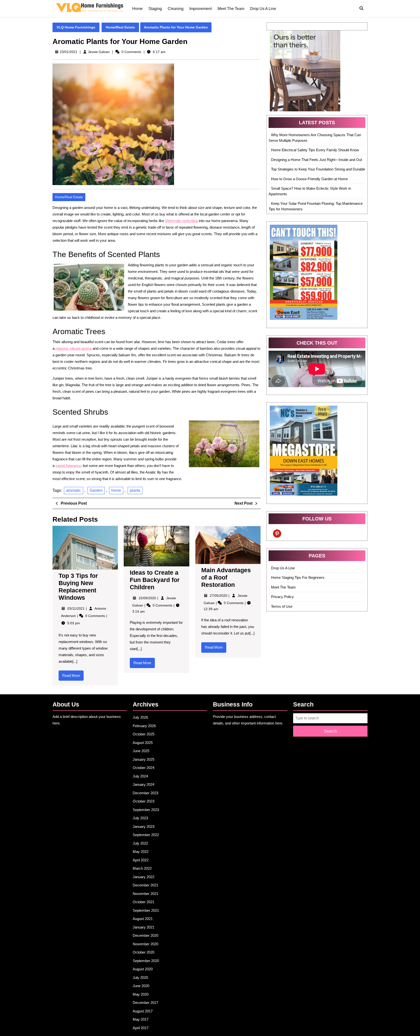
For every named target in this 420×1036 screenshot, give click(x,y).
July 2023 (140, 818)
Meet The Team (231, 9)
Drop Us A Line (263, 9)
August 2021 (143, 919)
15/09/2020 (148, 598)
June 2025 (141, 751)
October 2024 (143, 768)
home (116, 490)
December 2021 (145, 885)
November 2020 (145, 944)
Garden (96, 490)
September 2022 (146, 835)
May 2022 (141, 851)
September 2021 (146, 910)
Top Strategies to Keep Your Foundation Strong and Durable (318, 169)
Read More (73, 677)
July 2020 (140, 977)
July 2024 (140, 776)
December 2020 (145, 935)
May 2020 (141, 994)
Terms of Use (281, 606)
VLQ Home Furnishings (76, 27)
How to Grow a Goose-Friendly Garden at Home (309, 179)
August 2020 (143, 969)
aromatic (73, 490)
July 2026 (140, 717)
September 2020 (146, 961)
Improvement (200, 9)
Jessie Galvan (99, 52)
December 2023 (145, 793)
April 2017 (141, 1028)
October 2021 (143, 902)
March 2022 (142, 868)
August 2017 (143, 1011)
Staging (155, 9)
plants (135, 490)
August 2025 (143, 743)
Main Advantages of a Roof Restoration (226, 577)
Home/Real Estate (120, 27)
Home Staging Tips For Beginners (297, 577)
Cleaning (176, 9)
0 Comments (95, 616)
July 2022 (140, 843)
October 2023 (143, 801)
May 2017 (141, 1019)
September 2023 (146, 810)
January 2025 (143, 759)
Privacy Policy (282, 597)
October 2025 (143, 734)
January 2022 (143, 877)
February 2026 (144, 726)
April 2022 (141, 860)
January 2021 (143, 927)
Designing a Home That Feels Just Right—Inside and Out (316, 160)
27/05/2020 (219, 596)
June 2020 (141, 986)
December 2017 (145, 1002)
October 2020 (143, 952)
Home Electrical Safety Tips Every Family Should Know (315, 150)
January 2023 (143, 826)
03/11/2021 (76, 608)
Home (137, 9)
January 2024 (143, 784)
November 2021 (145, 894)
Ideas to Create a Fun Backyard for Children (155, 579)
